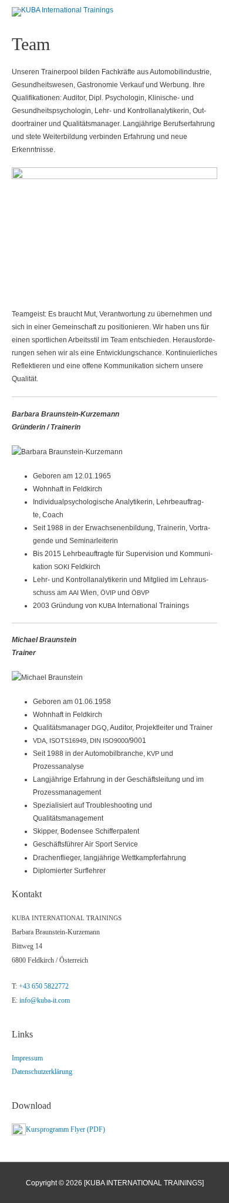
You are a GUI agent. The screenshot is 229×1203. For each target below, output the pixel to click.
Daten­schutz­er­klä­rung (42, 1072)
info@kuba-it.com (44, 1000)
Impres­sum (27, 1058)
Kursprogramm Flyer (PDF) (65, 1129)
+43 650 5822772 (44, 986)
